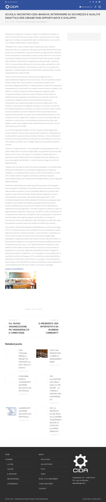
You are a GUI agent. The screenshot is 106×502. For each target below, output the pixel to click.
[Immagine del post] (11, 353)
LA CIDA (10, 464)
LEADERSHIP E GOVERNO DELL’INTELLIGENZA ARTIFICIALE (27, 412)
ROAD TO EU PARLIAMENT (48, 479)
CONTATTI (42, 489)
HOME (7, 454)
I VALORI (10, 469)
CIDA (33, 309)
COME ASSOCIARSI (46, 484)
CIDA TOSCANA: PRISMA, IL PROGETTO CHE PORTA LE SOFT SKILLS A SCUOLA (25, 359)
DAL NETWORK (46, 464)
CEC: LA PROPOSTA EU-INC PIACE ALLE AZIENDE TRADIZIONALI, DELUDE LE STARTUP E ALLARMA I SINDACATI (56, 419)
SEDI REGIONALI (13, 479)
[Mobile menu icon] (99, 7)
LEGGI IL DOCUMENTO (14, 269)
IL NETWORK (12, 474)
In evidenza (38, 309)
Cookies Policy (96, 499)
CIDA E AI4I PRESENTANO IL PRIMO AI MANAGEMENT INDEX (56, 356)
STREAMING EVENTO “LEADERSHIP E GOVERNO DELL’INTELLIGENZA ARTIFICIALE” (27, 383)
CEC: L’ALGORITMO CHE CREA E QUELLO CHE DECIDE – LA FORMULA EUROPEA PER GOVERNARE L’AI (55, 388)
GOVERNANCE (12, 484)
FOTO (43, 469)
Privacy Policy (87, 499)
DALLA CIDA (45, 459)
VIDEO (43, 474)
